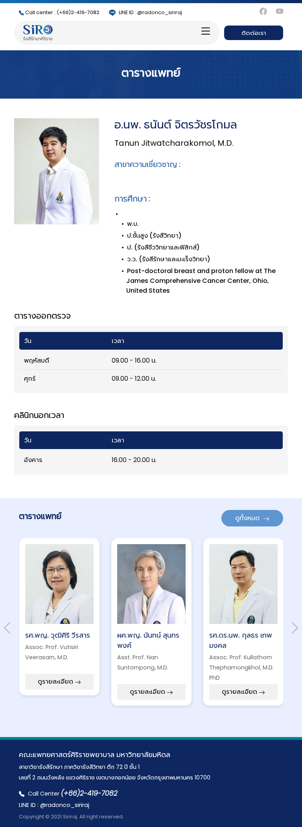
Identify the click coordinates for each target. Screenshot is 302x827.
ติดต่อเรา (253, 33)
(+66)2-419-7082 (62, 12)
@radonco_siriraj (150, 12)
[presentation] (7, 628)
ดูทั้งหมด (248, 518)
